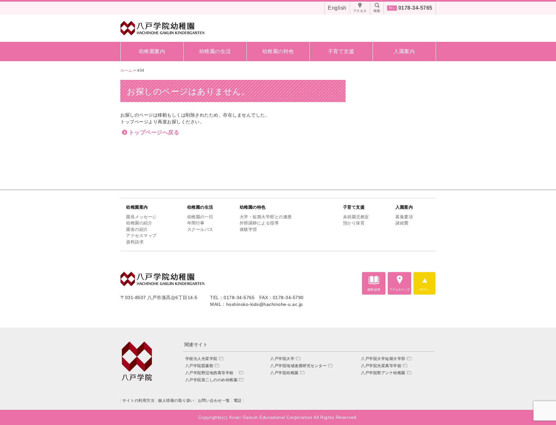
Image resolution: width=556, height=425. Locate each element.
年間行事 (196, 223)
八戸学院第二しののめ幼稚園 (211, 380)
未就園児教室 (356, 216)
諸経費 (402, 223)
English (337, 8)
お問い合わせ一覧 (214, 400)
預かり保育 (354, 223)
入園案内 (404, 51)
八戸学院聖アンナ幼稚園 (383, 373)
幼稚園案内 (152, 51)
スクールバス (200, 229)
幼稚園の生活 (215, 51)
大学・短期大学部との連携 (266, 216)
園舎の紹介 (137, 229)
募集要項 (404, 216)
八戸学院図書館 (199, 366)
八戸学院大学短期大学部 (383, 358)
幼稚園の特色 (278, 51)
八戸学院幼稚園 (284, 373)
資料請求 (135, 242)
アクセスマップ (141, 235)
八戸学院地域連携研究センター (298, 366)
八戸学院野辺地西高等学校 (211, 373)
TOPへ (424, 289)
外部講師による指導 (259, 223)
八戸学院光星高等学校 (381, 366)
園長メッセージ (141, 216)
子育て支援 (341, 51)
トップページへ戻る (154, 132)
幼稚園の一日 (200, 216)
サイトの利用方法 (138, 400)
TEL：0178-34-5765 (232, 297)
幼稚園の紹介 (139, 223)
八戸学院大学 (282, 358)
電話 (238, 400)
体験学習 (248, 229)
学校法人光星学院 (201, 358)
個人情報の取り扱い (176, 400)
